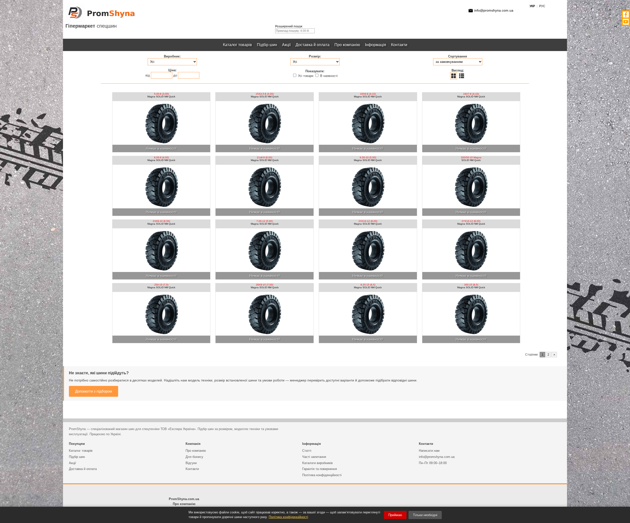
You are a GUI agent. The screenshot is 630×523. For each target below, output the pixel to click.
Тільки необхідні (425, 515)
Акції (286, 45)
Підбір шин (267, 45)
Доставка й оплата (312, 45)
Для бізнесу (194, 457)
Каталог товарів (237, 45)
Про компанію (347, 45)
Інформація (375, 45)
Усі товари (305, 76)
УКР (532, 6)
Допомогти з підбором (93, 391)
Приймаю (395, 515)
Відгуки (191, 463)
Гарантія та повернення (319, 469)
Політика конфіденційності (322, 475)
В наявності (328, 76)
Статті (306, 450)
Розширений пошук (288, 26)
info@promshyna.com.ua (493, 10)
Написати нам (429, 450)
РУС (542, 6)
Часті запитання (314, 457)
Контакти (399, 45)
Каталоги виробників (317, 463)
